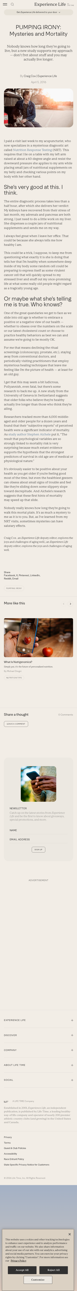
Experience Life (47, 76)
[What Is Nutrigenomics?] (38, 645)
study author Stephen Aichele (29, 434)
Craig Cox (30, 76)
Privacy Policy (18, 1260)
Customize (37, 1279)
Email (15, 578)
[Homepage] (54, 4)
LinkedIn (35, 575)
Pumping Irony (14, 588)
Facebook (9, 575)
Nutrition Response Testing (33, 150)
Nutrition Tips (14, 678)
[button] (5, 4)
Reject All (54, 1270)
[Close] (70, 1234)
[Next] (70, 604)
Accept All (22, 1270)
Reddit (7, 578)
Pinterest (24, 575)
